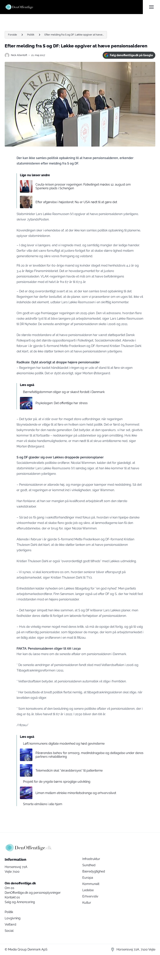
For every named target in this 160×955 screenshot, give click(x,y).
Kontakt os (12, 897)
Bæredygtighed (93, 871)
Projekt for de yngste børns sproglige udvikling (56, 781)
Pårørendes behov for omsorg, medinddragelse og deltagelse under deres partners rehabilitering (89, 754)
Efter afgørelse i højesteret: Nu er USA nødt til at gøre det (76, 202)
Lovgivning (12, 918)
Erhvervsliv (90, 896)
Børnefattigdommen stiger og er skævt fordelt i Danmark (64, 392)
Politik (30, 34)
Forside (12, 34)
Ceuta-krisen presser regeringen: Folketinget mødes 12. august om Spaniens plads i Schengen (83, 186)
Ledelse (88, 890)
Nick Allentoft (19, 55)
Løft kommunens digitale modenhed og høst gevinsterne (64, 743)
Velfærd (10, 924)
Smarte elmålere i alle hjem (42, 804)
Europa (87, 877)
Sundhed (88, 865)
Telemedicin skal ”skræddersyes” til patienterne (69, 770)
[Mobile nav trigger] (151, 7)
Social (9, 931)
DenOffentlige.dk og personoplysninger (33, 893)
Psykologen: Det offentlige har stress (62, 403)
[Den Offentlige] (74, 7)
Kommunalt (90, 884)
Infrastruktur (91, 859)
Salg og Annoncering (20, 902)
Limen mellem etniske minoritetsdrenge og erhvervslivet (76, 793)
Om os (9, 888)
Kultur (86, 902)
